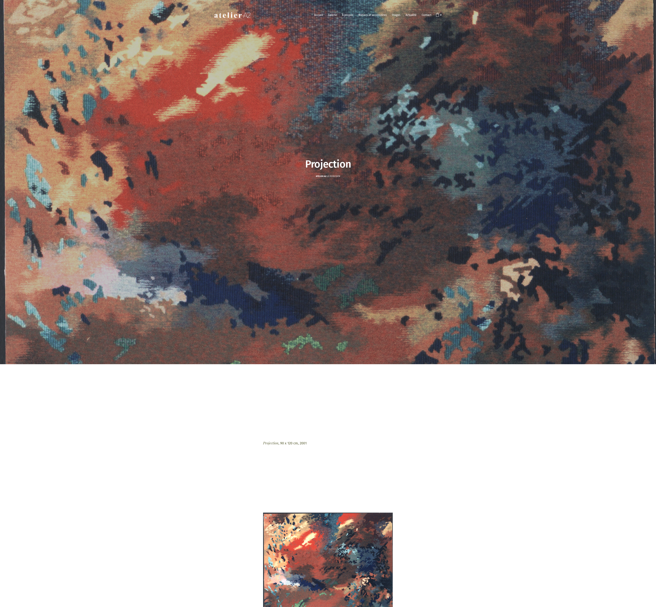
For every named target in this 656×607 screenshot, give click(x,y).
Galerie (332, 15)
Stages (396, 15)
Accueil (318, 15)
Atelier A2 (321, 176)
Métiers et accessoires (372, 15)
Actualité (411, 15)
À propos (347, 15)
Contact (426, 15)
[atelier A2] (232, 15)
